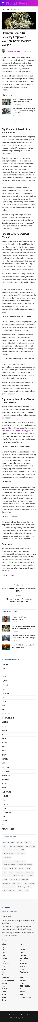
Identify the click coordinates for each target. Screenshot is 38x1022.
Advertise (21, 1015)
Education (6, 714)
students (12, 887)
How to (4, 755)
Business (20, 846)
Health (4, 742)
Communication (8, 853)
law (4, 876)
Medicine (5, 779)
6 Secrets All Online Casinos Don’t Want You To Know (23, 646)
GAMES (4, 730)
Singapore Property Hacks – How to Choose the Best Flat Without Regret (24, 637)
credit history (7, 857)
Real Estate (6, 792)
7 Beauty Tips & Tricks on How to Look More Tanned (22, 618)
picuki (12, 575)
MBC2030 (30, 876)
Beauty (4, 681)
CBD (3, 706)
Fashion (16, 10)
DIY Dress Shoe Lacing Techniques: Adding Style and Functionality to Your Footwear (24, 111)
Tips (3, 816)
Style (4, 808)
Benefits (28, 842)
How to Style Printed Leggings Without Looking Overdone (23, 101)
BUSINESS (5, 693)
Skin (3, 800)
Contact (11, 1015)
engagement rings (9, 864)
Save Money (17, 883)
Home (3, 10)
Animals (5, 664)
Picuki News (16, 3)
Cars (3, 697)
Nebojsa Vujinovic (14, 51)
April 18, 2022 (28, 51)
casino (16, 850)
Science (5, 796)
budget (12, 846)
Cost (17, 853)
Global (4, 734)
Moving (4, 784)
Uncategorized (8, 829)
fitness (5, 868)
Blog (3, 689)
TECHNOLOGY (7, 812)
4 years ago (16, 621)
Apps (4, 669)
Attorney (19, 842)
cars (4, 850)
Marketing (6, 775)
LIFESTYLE (10, 10)
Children (5, 710)
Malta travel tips (19, 876)
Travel (4, 821)
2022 (4, 842)
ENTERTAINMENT (8, 718)
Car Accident (30, 846)
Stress (5, 887)
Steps (32, 883)
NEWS (4, 788)
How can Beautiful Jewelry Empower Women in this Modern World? (23, 627)
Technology (22, 887)
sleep (26, 883)
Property (25, 879)
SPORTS (5, 804)
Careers (29, 1015)
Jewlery (5, 759)
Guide (4, 738)
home (4, 872)
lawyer (9, 876)
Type (3, 825)
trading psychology (9, 890)
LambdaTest (29, 872)
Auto (4, 677)
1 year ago (16, 640)
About (3, 1015)
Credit (23, 853)
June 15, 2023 (17, 115)
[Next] (20, 121)
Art (3, 673)
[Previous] (17, 121)
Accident (11, 842)
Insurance (19, 872)
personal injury (15, 879)
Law (3, 763)
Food (4, 726)
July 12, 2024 (17, 104)
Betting (5, 685)
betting (5, 846)
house (11, 872)
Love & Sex (6, 771)
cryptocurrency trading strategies (14, 861)
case (9, 850)
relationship (7, 883)
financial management (25, 864)
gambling (13, 868)
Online (5, 879)
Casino (4, 701)
